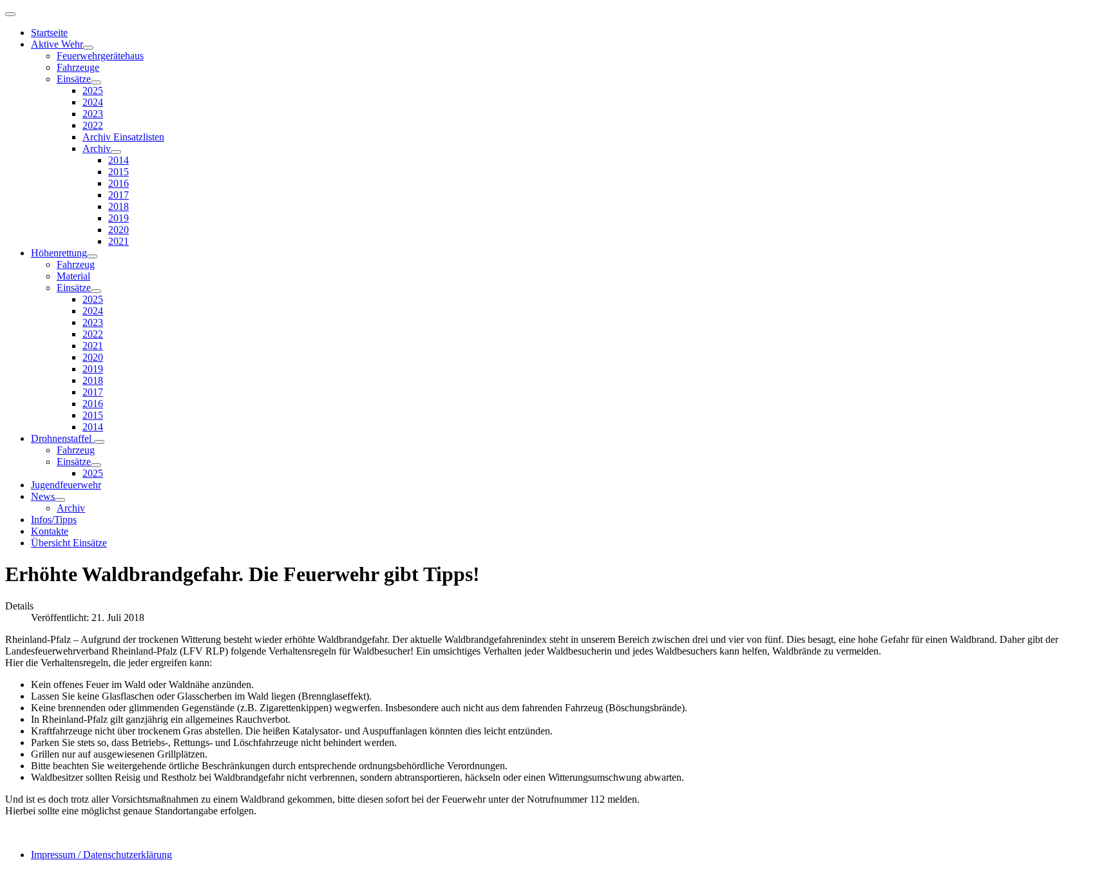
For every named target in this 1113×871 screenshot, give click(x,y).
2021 (118, 241)
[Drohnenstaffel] (99, 442)
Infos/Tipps (54, 519)
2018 (118, 206)
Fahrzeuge (78, 67)
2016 (118, 183)
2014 (118, 160)
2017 (118, 194)
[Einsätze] (96, 82)
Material (73, 276)
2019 (118, 218)
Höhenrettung (59, 252)
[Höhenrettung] (92, 256)
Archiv (96, 148)
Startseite (49, 32)
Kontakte (49, 531)
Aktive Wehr (57, 44)
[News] (60, 500)
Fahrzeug (76, 264)
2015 (118, 171)
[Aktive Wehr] (88, 48)
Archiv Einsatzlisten (123, 136)
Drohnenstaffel (62, 438)
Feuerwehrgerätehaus (100, 55)
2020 (118, 229)
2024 (92, 102)
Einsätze (74, 78)
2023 (92, 113)
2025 (92, 90)
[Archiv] (116, 152)
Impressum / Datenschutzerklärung (101, 854)
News (43, 496)
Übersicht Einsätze (69, 542)
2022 (92, 125)
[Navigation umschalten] (10, 14)
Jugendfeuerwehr (66, 484)
